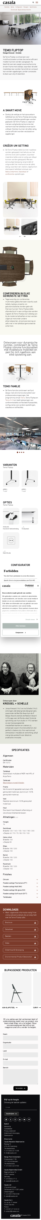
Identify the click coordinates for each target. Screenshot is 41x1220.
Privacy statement (10, 1131)
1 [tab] (17, 452)
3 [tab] (21, 452)
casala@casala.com (12, 1181)
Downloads (14, 10)
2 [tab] (19, 452)
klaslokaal (22, 172)
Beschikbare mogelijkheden (13, 783)
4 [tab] (23, 452)
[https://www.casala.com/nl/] (9, 2)
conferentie (9, 174)
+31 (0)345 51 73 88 (12, 1151)
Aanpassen (19, 632)
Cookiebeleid (8, 1129)
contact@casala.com (12, 1211)
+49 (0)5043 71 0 (11, 1179)
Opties (12, 7)
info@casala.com (11, 1153)
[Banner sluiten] (38, 586)
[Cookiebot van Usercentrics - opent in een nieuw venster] (25, 586)
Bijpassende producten (24, 10)
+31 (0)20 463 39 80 (12, 1166)
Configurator (18, 7)
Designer (25, 7)
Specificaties (33, 7)
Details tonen (30, 619)
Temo (23, 398)
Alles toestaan (20, 626)
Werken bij (7, 1126)
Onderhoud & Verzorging (11, 1133)
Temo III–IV (9, 400)
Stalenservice (8, 1135)
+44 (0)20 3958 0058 (12, 1194)
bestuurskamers (11, 172)
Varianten (6, 7)
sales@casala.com (12, 1196)
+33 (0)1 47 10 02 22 (12, 1209)
